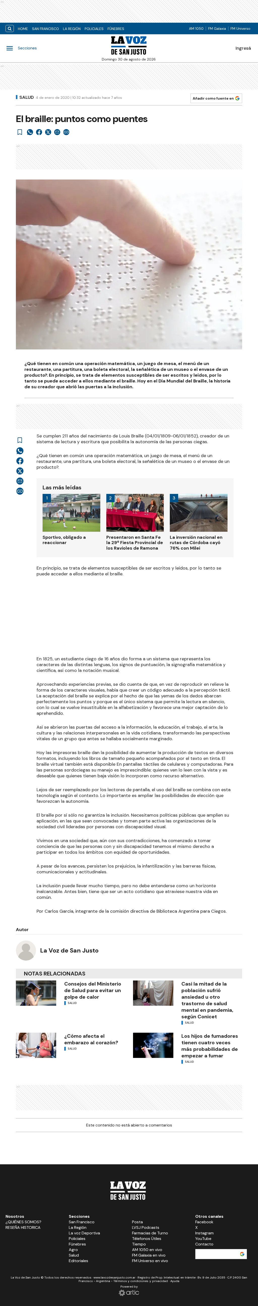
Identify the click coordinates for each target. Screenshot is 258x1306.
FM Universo (240, 28)
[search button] (10, 28)
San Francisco (45, 28)
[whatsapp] (30, 132)
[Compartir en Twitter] (48, 132)
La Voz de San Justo (69, 950)
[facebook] (39, 132)
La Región (72, 28)
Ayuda (174, 1281)
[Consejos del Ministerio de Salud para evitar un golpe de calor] (36, 993)
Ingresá (243, 48)
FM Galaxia (217, 28)
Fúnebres (116, 28)
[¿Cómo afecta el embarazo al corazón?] (36, 1045)
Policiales (94, 28)
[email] (57, 132)
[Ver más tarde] (20, 132)
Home (23, 28)
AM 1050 (196, 28)
